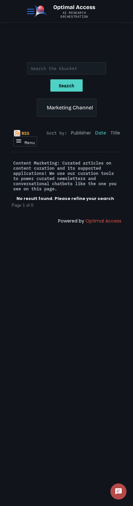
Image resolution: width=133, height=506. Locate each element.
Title (115, 133)
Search (66, 85)
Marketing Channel (70, 107)
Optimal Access (103, 221)
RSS (25, 133)
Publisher (81, 133)
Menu (28, 142)
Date (100, 133)
